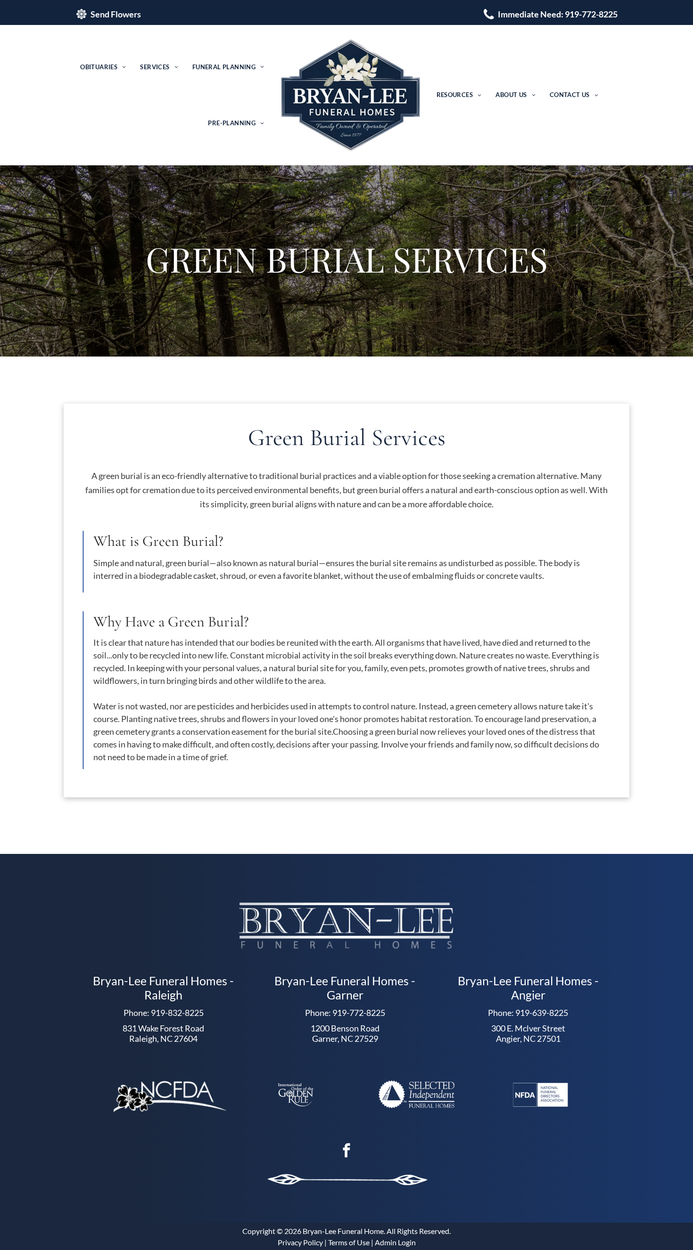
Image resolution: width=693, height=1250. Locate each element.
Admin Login (395, 1242)
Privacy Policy (300, 1242)
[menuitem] (103, 67)
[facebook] (346, 1151)
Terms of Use (349, 1242)
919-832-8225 (177, 1012)
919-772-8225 (358, 1012)
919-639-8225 (541, 1012)
